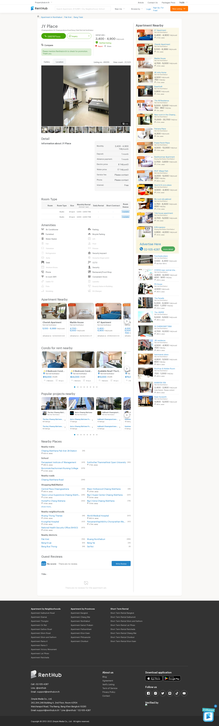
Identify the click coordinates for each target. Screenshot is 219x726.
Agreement (107, 680)
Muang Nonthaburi (96, 539)
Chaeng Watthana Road (52, 479)
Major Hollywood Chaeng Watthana (104, 488)
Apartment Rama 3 (39, 645)
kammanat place (161, 354)
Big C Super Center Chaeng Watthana (105, 494)
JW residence (159, 340)
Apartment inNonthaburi (51, 16)
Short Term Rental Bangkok (122, 612)
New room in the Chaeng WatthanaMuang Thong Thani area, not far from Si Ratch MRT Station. (165, 114)
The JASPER (159, 312)
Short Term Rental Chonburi (122, 637)
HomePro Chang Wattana (53, 500)
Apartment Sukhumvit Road (43, 612)
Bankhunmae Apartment (164, 156)
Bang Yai (91, 542)
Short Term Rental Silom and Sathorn (126, 620)
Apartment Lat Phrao (40, 653)
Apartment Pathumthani (81, 629)
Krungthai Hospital (50, 521)
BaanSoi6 (158, 86)
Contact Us (153, 2)
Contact (106, 695)
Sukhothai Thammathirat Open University (106, 462)
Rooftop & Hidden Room (164, 368)
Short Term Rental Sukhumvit (123, 616)
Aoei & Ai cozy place (162, 184)
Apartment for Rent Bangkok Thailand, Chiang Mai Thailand (43, 8)
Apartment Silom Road (41, 632)
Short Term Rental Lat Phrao (123, 624)
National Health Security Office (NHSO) (59, 527)
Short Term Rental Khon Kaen (123, 641)
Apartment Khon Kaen (80, 632)
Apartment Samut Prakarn (82, 624)
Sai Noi (90, 546)
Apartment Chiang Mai (80, 616)
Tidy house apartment (163, 212)
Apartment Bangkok (79, 612)
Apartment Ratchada (40, 657)
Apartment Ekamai (39, 616)
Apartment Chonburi (79, 641)
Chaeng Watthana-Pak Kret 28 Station (59, 450)
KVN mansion (159, 227)
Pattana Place (160, 128)
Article (141, 2)
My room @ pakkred (162, 198)
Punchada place (161, 255)
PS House (158, 283)
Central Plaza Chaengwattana (55, 488)
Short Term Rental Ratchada (123, 629)
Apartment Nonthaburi (80, 620)
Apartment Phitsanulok (80, 637)
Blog (104, 676)
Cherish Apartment (162, 44)
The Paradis (159, 298)
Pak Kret (68, 16)
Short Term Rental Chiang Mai (123, 632)
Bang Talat (78, 16)
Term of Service (109, 688)
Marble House (160, 58)
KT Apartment (160, 30)
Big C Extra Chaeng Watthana (100, 500)
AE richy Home (160, 72)
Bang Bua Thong (49, 546)
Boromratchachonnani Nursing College (59, 468)
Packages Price (168, 2)
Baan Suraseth (160, 396)
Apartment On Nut (39, 624)
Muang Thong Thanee (51, 515)
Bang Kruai (46, 542)
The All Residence (161, 100)
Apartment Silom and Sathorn (43, 637)
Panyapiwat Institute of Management (58, 462)
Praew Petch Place (162, 142)
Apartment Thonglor (40, 620)
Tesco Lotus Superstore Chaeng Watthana (60, 494)
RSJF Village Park (161, 170)
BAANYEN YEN (160, 382)
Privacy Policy (108, 691)
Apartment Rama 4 (39, 641)
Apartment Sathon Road (41, 629)
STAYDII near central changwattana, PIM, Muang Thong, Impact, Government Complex (165, 269)
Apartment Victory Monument (44, 649)
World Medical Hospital (98, 515)
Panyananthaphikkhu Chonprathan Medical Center (106, 521)
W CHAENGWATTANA (163, 326)
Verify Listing (108, 684)
